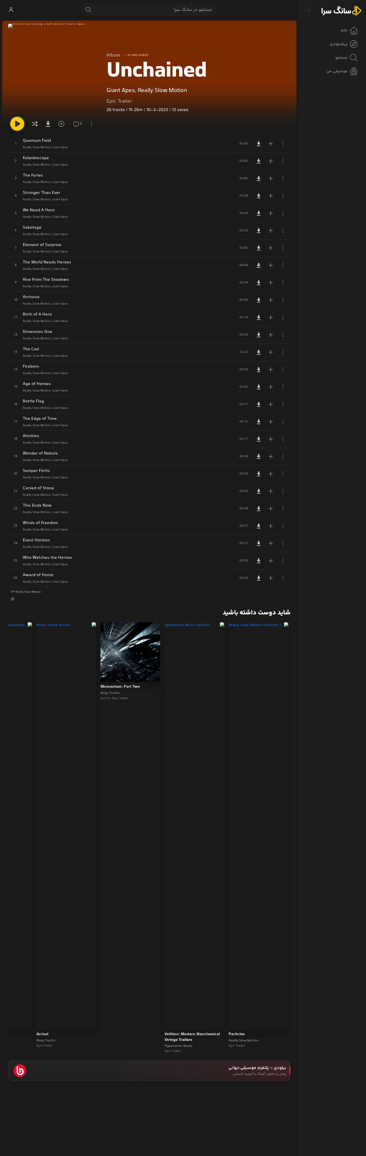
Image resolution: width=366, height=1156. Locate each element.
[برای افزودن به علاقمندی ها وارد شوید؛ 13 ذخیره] (63, 124)
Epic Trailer (119, 101)
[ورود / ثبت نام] (11, 10)
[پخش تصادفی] (34, 124)
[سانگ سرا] (341, 10)
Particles (237, 1034)
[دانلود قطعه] (258, 143)
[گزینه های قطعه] (283, 143)
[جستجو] (88, 10)
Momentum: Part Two (120, 687)
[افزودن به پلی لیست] (270, 143)
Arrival (42, 1034)
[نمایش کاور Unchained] (53, 68)
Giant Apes (120, 90)
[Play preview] (238, 1022)
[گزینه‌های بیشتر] (91, 124)
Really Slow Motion (162, 90)
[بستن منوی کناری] (308, 10)
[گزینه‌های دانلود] (49, 124)
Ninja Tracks (109, 693)
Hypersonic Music (179, 1046)
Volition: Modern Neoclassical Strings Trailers (192, 1037)
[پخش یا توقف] (17, 124)
